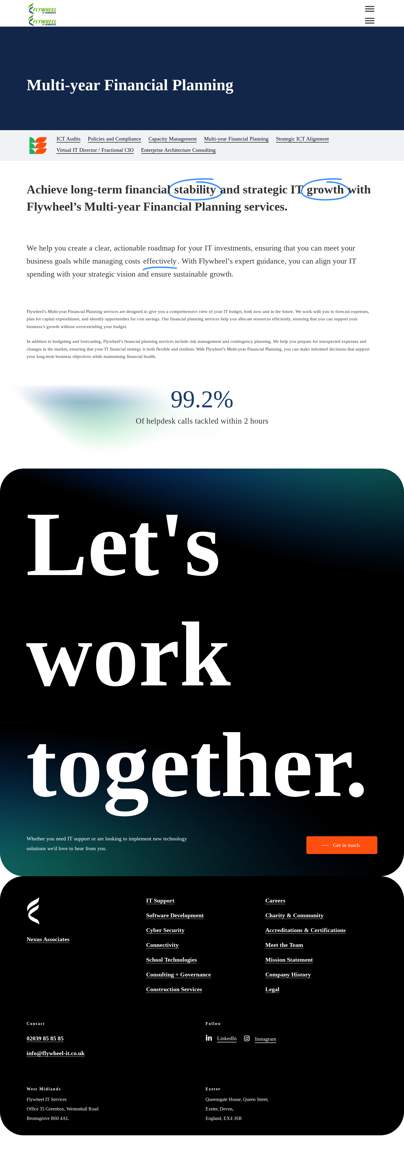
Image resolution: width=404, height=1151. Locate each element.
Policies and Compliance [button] (114, 139)
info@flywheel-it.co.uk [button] (56, 1053)
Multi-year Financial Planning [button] (236, 139)
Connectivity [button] (162, 945)
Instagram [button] (265, 1039)
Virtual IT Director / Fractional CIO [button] (95, 150)
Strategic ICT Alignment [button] (302, 139)
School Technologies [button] (171, 959)
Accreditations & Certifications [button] (305, 930)
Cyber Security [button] (165, 930)
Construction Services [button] (174, 989)
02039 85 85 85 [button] (45, 1038)
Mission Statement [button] (289, 959)
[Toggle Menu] (369, 9)
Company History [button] (288, 974)
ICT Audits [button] (68, 139)
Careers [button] (275, 900)
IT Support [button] (160, 900)
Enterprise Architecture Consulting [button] (178, 150)
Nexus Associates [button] (48, 939)
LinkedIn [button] (227, 1038)
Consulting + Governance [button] (178, 974)
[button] (342, 845)
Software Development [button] (175, 915)
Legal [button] (272, 989)
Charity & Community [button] (294, 915)
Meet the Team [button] (284, 945)
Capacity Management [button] (172, 139)
